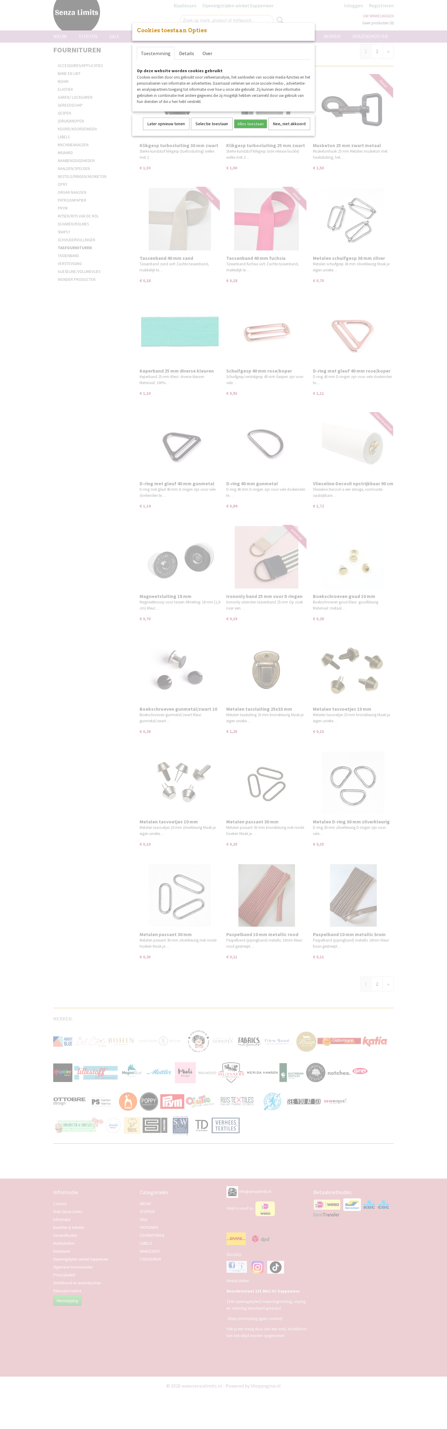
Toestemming (156, 53)
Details (186, 53)
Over (207, 53)
